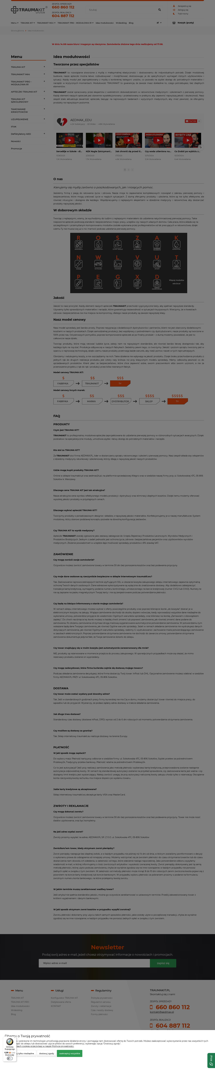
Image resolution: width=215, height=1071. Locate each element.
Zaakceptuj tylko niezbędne (20, 1053)
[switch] (10, 1058)
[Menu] (15, 1038)
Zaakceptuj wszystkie (69, 1053)
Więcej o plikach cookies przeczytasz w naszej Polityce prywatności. (39, 1046)
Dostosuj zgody (46, 1053)
